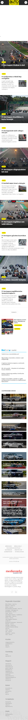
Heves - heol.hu (9, 617)
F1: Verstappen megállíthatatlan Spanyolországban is (12, 292)
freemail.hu (8, 701)
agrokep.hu (8, 656)
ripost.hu (7, 689)
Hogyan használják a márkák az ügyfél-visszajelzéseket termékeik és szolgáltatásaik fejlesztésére (14, 380)
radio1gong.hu (9, 714)
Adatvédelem (8, 549)
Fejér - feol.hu (8, 613)
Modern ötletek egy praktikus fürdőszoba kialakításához (13, 374)
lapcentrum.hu (9, 706)
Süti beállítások (19, 551)
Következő (14, 312)
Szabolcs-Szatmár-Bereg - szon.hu (11, 627)
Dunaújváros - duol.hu (10, 611)
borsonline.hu (8, 688)
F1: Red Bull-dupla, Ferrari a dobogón (13, 183)
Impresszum (8, 546)
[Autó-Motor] (14, 2)
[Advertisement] (14, 21)
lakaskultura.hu (9, 666)
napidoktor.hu (8, 671)
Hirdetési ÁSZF (18, 549)
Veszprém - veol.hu (10, 633)
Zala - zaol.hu (8, 634)
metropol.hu (8, 691)
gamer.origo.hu (9, 668)
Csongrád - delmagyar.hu (11, 610)
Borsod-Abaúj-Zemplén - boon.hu (13, 608)
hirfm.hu (7, 715)
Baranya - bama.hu (10, 605)
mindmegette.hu (9, 672)
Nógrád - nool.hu (9, 623)
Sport (3, 73)
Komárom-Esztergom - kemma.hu (13, 622)
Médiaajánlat (18, 546)
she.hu (7, 694)
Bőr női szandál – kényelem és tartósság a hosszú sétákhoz (13, 369)
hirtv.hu (7, 645)
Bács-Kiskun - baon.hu (11, 604)
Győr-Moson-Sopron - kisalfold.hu (13, 614)
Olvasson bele (18, 325)
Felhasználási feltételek (13, 548)
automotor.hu (8, 665)
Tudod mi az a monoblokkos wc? (10, 354)
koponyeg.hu (8, 703)
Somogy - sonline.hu (10, 625)
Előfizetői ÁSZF (8, 551)
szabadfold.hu (8, 643)
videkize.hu (8, 678)
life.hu (6, 692)
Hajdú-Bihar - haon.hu (10, 616)
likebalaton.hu (8, 669)
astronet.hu (8, 663)
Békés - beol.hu (9, 607)
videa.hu (7, 705)
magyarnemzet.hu (9, 642)
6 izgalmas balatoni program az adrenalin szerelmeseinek (13, 363)
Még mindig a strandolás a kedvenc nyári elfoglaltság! (13, 358)
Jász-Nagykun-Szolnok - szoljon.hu (11, 620)
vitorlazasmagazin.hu (10, 677)
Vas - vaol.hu (8, 631)
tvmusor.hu (8, 680)
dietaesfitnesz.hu (9, 675)
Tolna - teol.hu (8, 630)
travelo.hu (7, 674)
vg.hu (6, 654)
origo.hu (7, 646)
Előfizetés (17, 328)
